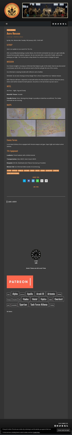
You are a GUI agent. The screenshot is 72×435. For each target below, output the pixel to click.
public (8, 305)
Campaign (9, 299)
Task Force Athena (18, 37)
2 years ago (9, 37)
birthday (59, 294)
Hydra (42, 170)
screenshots (14, 305)
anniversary (22, 294)
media (50, 300)
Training (52, 305)
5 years (8, 294)
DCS (19, 299)
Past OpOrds (11, 30)
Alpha (9, 170)
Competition (15, 299)
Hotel (37, 170)
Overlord (49, 170)
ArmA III (20, 170)
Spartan (55, 170)
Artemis (26, 170)
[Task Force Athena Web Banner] (45, 17)
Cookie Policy (36, 432)
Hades (32, 170)
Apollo (14, 170)
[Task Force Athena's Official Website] (12, 18)
